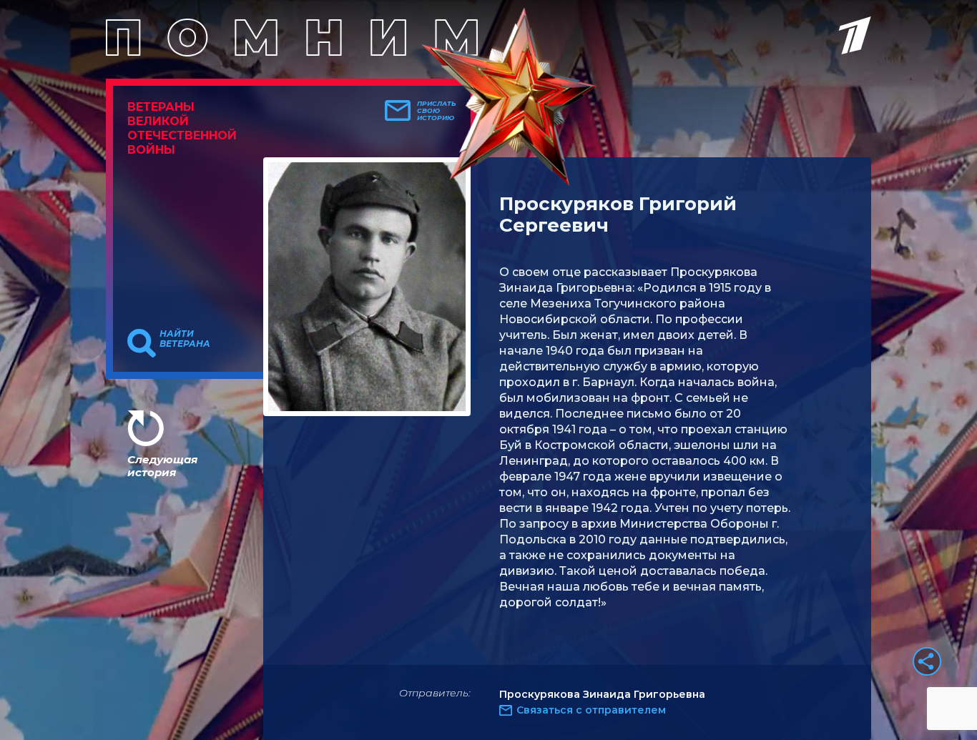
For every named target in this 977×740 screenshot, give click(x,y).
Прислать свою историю (436, 111)
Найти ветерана (184, 339)
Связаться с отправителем (591, 710)
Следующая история (162, 466)
